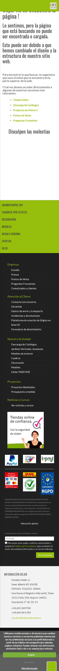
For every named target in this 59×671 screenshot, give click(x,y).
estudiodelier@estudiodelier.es (26, 618)
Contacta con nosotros (23, 301)
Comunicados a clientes (24, 288)
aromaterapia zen (12, 205)
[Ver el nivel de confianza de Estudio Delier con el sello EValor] (29, 430)
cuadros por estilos (14, 212)
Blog (5, 248)
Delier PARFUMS (20, 371)
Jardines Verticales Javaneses (27, 348)
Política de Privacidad (24, 546)
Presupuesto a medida (23, 391)
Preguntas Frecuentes (25, 120)
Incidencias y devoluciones (25, 315)
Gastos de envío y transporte (27, 311)
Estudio (15, 269)
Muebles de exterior (22, 353)
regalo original (11, 234)
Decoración (17, 362)
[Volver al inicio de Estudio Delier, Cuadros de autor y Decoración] (53, 4)
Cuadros (15, 358)
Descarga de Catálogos (26, 105)
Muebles (15, 367)
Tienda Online (20, 99)
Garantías (16, 306)
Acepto (30, 654)
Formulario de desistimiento (26, 329)
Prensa (15, 274)
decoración (9, 219)
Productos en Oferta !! (25, 110)
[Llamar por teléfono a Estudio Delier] (43, 4)
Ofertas (6, 241)
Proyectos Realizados (23, 387)
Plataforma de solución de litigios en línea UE (31, 322)
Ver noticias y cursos (22, 405)
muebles (7, 227)
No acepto (30, 662)
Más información (30, 668)
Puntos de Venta (22, 115)
